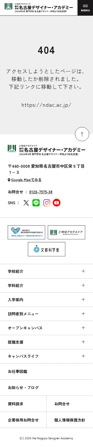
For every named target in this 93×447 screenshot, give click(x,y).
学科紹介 (15, 285)
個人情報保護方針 (69, 420)
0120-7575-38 (40, 191)
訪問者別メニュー (23, 313)
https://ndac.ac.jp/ (46, 104)
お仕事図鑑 (17, 371)
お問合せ (62, 403)
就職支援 (15, 342)
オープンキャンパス (25, 327)
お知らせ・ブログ (23, 387)
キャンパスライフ (23, 356)
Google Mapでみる (26, 179)
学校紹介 (15, 271)
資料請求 (15, 403)
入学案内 (15, 299)
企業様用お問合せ (23, 420)
